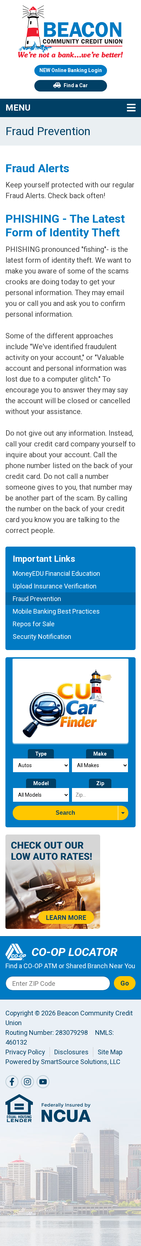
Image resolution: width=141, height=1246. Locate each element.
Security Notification (42, 636)
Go (124, 983)
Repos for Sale (34, 624)
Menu (61, 107)
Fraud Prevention (37, 598)
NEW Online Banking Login (70, 70)
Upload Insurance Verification (55, 586)
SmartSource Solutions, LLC (80, 1061)
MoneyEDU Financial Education (56, 573)
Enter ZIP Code (33, 983)
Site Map (110, 1052)
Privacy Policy (25, 1052)
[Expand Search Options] (123, 813)
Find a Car (76, 85)
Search (65, 813)
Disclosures (71, 1052)
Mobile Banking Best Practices (56, 611)
